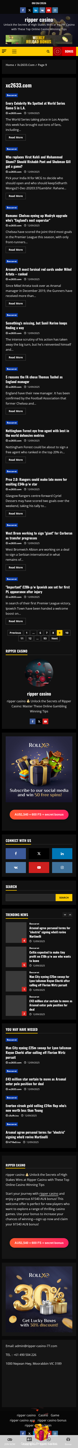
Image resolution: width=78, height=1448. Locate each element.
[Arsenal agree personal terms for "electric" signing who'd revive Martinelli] (39, 1124)
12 (29, 638)
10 (66, 633)
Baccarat (12, 95)
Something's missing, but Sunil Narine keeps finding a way (36, 325)
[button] (4, 51)
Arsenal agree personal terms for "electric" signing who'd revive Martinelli (16, 932)
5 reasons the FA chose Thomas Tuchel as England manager (34, 379)
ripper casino (39, 19)
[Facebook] (32, 721)
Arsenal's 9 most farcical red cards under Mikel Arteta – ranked (39, 271)
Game (55, 1415)
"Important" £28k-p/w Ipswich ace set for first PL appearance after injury (38, 589)
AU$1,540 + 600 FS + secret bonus (39, 814)
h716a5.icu (15, 1142)
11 (21, 638)
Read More (17, 138)
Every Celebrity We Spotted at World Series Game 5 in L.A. (35, 105)
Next (54, 638)
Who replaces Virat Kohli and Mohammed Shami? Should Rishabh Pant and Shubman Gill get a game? (38, 161)
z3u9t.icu (14, 1115)
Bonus (69, 51)
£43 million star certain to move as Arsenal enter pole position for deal (16, 1005)
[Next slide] (70, 914)
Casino (43, 1415)
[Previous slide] (64, 914)
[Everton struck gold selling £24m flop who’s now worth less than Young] (39, 1098)
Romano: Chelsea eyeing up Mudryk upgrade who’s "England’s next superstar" (36, 218)
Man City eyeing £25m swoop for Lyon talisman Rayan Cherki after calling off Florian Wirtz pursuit (16, 981)
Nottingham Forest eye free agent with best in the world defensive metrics (37, 433)
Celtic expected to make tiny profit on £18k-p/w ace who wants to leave (16, 957)
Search (11, 886)
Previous (15, 633)
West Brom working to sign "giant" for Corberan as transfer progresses (39, 535)
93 (45, 638)
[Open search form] (48, 51)
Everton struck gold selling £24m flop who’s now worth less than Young (36, 1108)
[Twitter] (39, 721)
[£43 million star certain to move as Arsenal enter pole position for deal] (39, 1071)
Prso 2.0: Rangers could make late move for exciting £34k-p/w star (36, 481)
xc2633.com (15, 113)
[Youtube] (45, 721)
